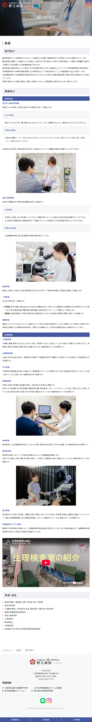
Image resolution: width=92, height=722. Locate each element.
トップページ (7, 650)
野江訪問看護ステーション (15, 691)
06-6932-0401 (45, 676)
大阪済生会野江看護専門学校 (16, 688)
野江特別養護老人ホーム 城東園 (49, 688)
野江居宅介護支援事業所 (43, 691)
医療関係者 (15, 720)
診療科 (18, 650)
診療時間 (76, 720)
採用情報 (46, 720)
